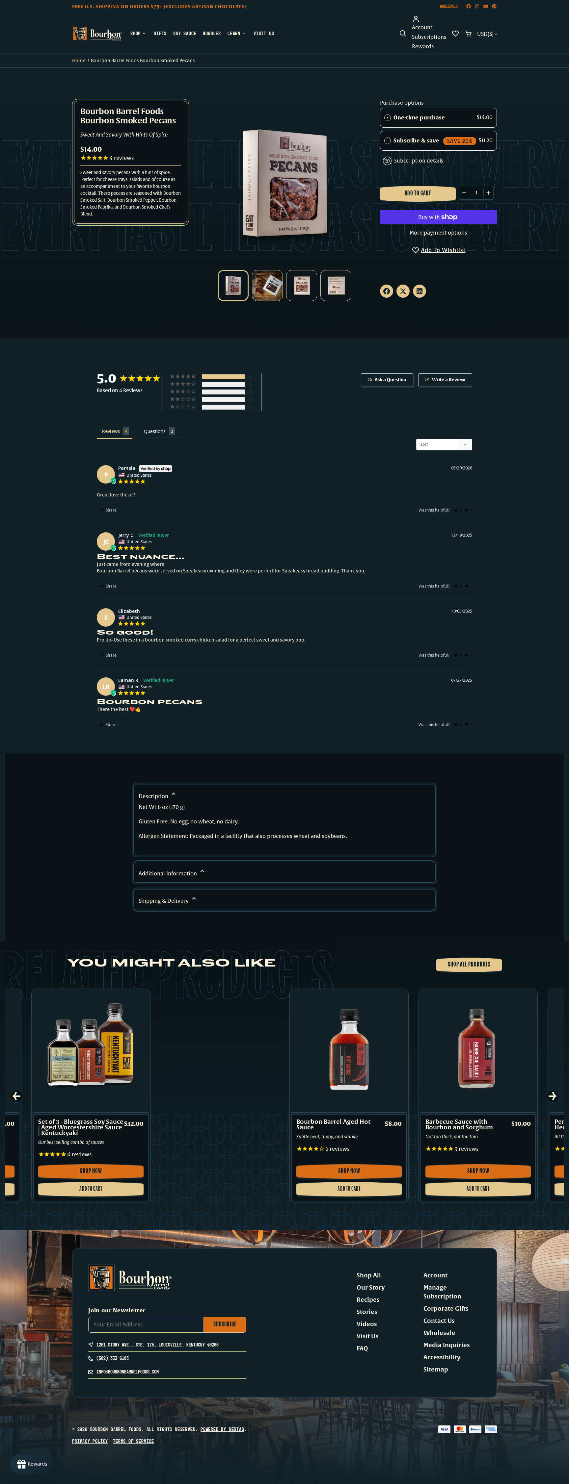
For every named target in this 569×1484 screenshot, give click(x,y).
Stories (367, 1312)
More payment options (438, 233)
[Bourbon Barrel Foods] (97, 33)
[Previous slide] (16, 1096)
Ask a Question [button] (390, 379)
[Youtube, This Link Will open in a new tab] (485, 6)
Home (79, 60)
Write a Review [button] (448, 379)
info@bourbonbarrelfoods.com (127, 1372)
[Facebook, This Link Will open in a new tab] (468, 6)
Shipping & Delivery (164, 901)
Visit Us (367, 1336)
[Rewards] (32, 1464)
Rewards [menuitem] (423, 46)
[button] (403, 34)
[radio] (387, 117)
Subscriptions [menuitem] (429, 37)
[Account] (429, 19)
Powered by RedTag (222, 1429)
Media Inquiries (446, 1345)
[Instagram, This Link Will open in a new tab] (477, 6)
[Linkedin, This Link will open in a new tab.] (419, 291)
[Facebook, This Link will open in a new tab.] (386, 291)
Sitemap (435, 1369)
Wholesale (449, 6)
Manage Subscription (442, 1292)
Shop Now (102, 1173)
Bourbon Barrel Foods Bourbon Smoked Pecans (128, 116)
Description (154, 796)
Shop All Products (469, 965)
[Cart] (468, 34)
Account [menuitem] (422, 27)
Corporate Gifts (446, 1309)
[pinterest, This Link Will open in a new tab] (494, 6)
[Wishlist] (455, 34)
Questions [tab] (155, 431)
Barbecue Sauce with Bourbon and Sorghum (459, 1124)
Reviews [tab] (111, 431)
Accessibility (441, 1357)
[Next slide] (552, 1096)
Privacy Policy (90, 1441)
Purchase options (402, 103)
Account (435, 1275)
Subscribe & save (432, 141)
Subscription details (418, 161)
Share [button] (111, 510)
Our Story (371, 1288)
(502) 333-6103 (112, 1358)
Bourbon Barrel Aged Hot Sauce (333, 1124)
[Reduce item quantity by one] (464, 192)
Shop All (369, 1275)
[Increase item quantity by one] (488, 192)
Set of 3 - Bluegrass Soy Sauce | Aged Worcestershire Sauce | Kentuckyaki (80, 1127)
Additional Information (168, 873)
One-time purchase (419, 117)
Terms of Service (133, 1441)
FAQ (362, 1348)
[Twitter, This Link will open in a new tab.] (403, 291)
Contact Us (439, 1321)
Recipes (368, 1300)
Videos (367, 1324)
